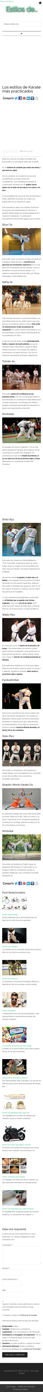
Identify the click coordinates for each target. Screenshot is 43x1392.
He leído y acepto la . (20, 1315)
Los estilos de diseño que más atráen (16, 1046)
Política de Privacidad (28, 1315)
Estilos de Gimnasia (10, 979)
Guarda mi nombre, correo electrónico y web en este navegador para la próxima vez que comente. (20, 1307)
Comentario (7, 1245)
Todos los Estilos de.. (21, 9)
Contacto (21, 1373)
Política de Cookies (20, 1389)
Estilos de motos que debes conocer (16, 1145)
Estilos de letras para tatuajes (13, 1177)
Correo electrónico (10, 1279)
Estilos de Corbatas (9, 947)
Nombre (6, 1268)
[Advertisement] (21, 58)
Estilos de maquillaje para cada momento (18, 1209)
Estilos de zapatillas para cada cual (15, 1113)
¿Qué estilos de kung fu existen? (15, 1078)
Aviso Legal (34, 1371)
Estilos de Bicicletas (10, 915)
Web (4, 1290)
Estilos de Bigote (9, 1011)
